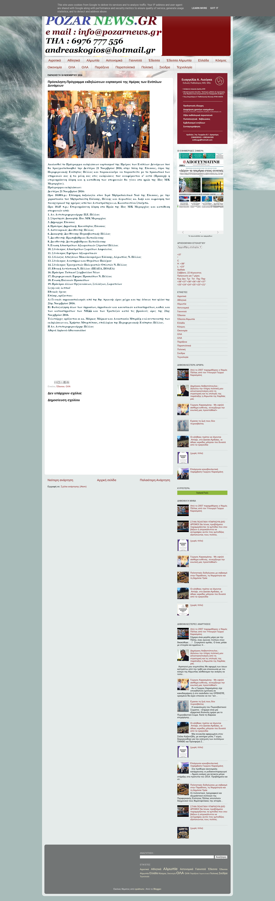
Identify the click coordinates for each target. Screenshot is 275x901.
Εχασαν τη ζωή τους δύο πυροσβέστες (202, 422)
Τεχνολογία (184, 67)
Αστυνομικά (114, 60)
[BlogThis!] (58, 382)
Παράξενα (102, 67)
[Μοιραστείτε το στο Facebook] (64, 382)
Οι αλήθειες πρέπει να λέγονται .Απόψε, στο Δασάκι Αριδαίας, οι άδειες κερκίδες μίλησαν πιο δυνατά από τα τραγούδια (208, 441)
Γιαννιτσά (135, 60)
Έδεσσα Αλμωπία (179, 60)
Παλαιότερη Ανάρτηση (155, 480)
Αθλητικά (73, 60)
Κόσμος (220, 60)
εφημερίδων (208, 236)
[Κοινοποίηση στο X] (61, 382)
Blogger (157, 889)
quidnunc (139, 889)
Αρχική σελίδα (106, 480)
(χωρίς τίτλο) (196, 453)
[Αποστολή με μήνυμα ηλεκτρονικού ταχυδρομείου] (55, 382)
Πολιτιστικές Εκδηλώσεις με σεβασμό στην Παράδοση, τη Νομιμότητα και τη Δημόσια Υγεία (208, 575)
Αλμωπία (93, 60)
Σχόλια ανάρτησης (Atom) (74, 486)
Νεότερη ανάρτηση (60, 480)
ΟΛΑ (71, 67)
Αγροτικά (54, 60)
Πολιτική (147, 67)
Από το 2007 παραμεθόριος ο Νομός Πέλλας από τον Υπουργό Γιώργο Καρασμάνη (208, 372)
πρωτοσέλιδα (196, 236)
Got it (214, 8)
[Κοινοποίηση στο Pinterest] (67, 382)
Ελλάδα (203, 60)
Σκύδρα (164, 67)
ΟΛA (85, 67)
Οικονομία (55, 67)
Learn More (199, 8)
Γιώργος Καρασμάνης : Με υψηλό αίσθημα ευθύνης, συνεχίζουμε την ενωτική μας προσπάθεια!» (207, 407)
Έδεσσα (154, 60)
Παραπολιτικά (125, 67)
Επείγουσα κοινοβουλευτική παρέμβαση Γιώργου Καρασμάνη (206, 470)
